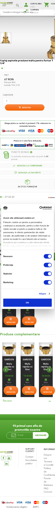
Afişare (42, 293)
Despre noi (47, 457)
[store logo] (6, 5)
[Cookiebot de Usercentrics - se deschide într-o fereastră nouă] (39, 208)
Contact (29, 457)
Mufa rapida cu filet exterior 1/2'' (9, 369)
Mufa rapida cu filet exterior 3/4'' (27, 369)
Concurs (48, 492)
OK (27, 302)
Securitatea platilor (30, 462)
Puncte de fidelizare (48, 481)
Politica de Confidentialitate (49, 471)
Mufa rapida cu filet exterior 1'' (46, 369)
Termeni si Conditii (48, 463)
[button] (9, 359)
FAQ (46, 489)
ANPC (36, 507)
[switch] (48, 265)
